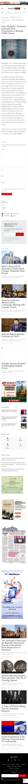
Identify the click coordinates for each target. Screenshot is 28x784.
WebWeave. (14, 772)
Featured (14, 637)
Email (2, 176)
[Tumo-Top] (14, 3)
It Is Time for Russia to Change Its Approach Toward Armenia (9, 424)
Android (23, 764)
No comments (5, 36)
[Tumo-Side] (12, 485)
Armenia (3, 672)
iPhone (18, 764)
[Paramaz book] (14, 509)
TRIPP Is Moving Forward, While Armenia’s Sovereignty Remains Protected (9, 418)
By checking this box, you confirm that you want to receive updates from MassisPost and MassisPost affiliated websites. (14, 239)
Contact (13, 764)
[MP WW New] (12, 594)
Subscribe (19, 234)
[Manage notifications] (24, 780)
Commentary (9, 637)
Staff (8, 764)
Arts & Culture (15, 17)
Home (2, 12)
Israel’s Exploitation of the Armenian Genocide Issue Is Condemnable (9, 410)
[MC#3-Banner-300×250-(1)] (14, 391)
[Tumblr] (19, 760)
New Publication (18, 20)
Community (5, 20)
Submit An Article (14, 768)
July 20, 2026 (3, 421)
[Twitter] (12, 760)
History (18, 672)
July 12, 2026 (3, 426)
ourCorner (17, 733)
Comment (3, 149)
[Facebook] (8, 760)
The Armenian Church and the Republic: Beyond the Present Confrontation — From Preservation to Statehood (13, 464)
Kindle (9, 766)
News (3, 22)
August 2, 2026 (4, 413)
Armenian (7, 12)
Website (2, 182)
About (4, 764)
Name (2, 169)
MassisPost (3, 208)
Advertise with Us (16, 766)
